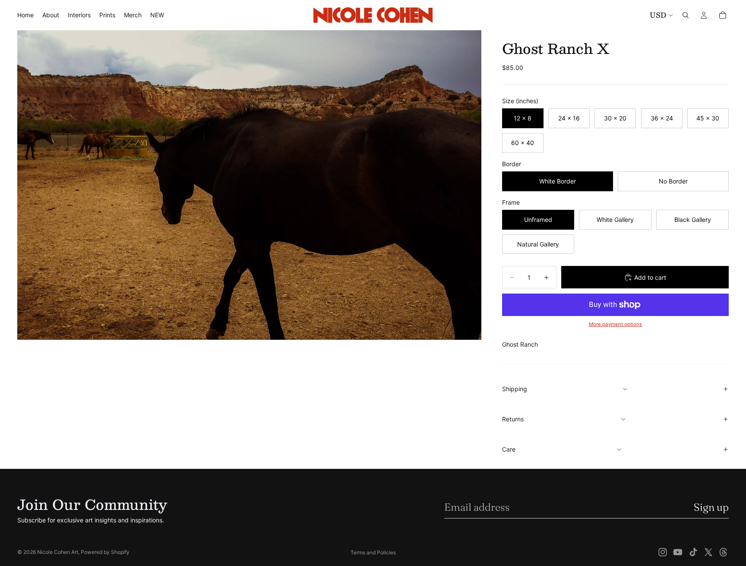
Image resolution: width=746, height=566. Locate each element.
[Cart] (722, 15)
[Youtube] (678, 552)
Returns (513, 419)
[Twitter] (708, 552)
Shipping (514, 388)
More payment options (615, 324)
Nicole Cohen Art (57, 552)
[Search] (685, 15)
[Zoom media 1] (249, 185)
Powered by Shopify (105, 552)
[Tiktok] (693, 552)
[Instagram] (662, 552)
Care (508, 449)
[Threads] (723, 552)
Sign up (711, 507)
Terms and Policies (373, 552)
